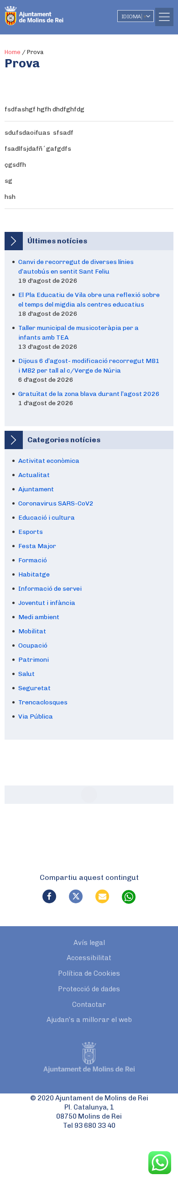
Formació (32, 560)
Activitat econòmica (48, 461)
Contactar (89, 1004)
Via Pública (35, 716)
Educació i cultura (46, 518)
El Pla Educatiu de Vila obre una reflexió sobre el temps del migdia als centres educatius (89, 299)
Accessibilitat (89, 958)
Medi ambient (38, 617)
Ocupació (32, 645)
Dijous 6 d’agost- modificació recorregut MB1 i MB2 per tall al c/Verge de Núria (89, 365)
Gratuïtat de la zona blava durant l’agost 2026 (89, 394)
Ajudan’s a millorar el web (89, 1020)
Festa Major (37, 546)
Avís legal (89, 943)
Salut (26, 674)
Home (13, 52)
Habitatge (34, 574)
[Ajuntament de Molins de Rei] (52, 11)
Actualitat (34, 475)
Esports (30, 532)
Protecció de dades (89, 989)
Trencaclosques (43, 702)
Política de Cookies (89, 973)
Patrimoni (33, 660)
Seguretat (34, 688)
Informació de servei (50, 589)
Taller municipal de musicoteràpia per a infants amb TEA (78, 332)
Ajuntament (36, 489)
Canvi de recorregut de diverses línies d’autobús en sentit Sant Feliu (76, 266)
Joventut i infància (46, 603)
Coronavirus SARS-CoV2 (56, 503)
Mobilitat (32, 631)
